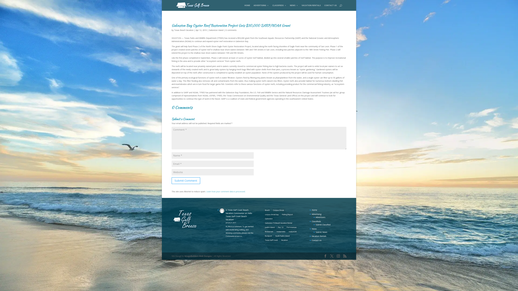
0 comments (231, 30)
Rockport (268, 236)
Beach (267, 210)
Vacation (284, 240)
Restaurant (269, 232)
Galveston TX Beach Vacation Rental (278, 223)
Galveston (269, 219)
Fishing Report (287, 214)
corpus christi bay (272, 214)
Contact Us (330, 5)
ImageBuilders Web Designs (198, 256)
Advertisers (320, 217)
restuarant (293, 232)
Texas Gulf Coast (271, 240)
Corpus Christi (278, 210)
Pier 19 (280, 227)
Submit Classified (323, 224)
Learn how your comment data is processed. (225, 191)
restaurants (281, 232)
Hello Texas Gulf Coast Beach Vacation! (239, 216)
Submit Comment (186, 180)
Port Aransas (292, 227)
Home (247, 5)
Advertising (260, 5)
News (292, 5)
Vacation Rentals (311, 5)
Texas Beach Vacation (184, 30)
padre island (270, 227)
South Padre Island (282, 236)
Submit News (321, 232)
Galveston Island (216, 30)
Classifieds (278, 5)
